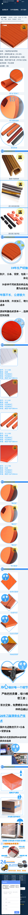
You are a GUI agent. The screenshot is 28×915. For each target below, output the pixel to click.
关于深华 (24, 10)
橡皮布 (9, 19)
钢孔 (2, 19)
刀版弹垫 (10, 17)
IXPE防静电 (14, 10)
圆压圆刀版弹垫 (14, 234)
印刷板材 (14, 19)
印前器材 (14, 876)
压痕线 (19, 17)
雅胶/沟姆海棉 (14, 179)
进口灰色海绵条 (14, 206)
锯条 (6, 19)
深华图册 (14, 880)
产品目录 (14, 878)
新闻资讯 (6, 880)
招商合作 (21, 878)
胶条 (25, 17)
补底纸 (15, 17)
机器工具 (6, 878)
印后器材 (21, 876)
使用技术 (5, 10)
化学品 (19, 19)
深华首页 (6, 876)
